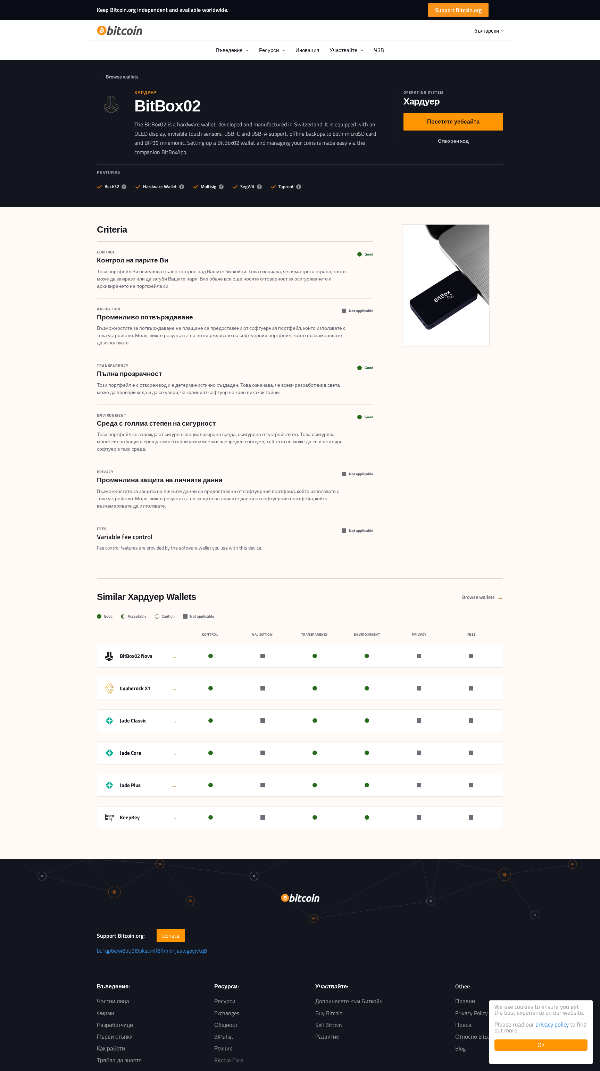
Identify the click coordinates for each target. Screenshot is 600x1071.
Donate (170, 935)
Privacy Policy (471, 1013)
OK (541, 1044)
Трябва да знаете (119, 1060)
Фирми (105, 1013)
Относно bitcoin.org (479, 1036)
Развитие (327, 1036)
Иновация (307, 50)
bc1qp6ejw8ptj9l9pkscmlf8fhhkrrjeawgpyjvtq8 (152, 950)
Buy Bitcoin (329, 1013)
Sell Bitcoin (328, 1025)
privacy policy (552, 1024)
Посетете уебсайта (453, 123)
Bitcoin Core (228, 1060)
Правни (465, 1001)
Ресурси (224, 1001)
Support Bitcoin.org (458, 10)
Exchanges (226, 1013)
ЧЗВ (379, 50)
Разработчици (115, 1025)
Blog (460, 1048)
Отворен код (455, 142)
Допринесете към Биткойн (349, 1001)
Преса (463, 1025)
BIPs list (223, 1036)
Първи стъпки (115, 1036)
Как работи (111, 1048)
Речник (223, 1048)
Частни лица (113, 1001)
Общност (226, 1025)
